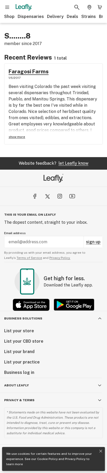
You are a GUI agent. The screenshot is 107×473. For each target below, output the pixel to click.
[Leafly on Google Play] (74, 305)
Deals (72, 16)
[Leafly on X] (47, 196)
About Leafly (16, 385)
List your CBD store (23, 341)
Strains (88, 16)
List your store (19, 330)
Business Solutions (23, 318)
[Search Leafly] (77, 7)
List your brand (19, 351)
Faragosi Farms (29, 71)
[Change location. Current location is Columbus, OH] (89, 7)
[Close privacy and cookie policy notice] (101, 451)
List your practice (22, 362)
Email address (15, 233)
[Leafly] (24, 7)
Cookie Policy (47, 459)
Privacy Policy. (59, 258)
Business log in (19, 372)
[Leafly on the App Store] (31, 305)
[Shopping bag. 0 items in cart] (100, 7)
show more (17, 137)
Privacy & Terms (19, 400)
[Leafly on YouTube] (72, 196)
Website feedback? (53, 163)
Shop (9, 16)
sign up (93, 241)
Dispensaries (31, 16)
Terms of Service (29, 258)
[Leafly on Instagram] (60, 196)
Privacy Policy (75, 459)
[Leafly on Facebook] (35, 196)
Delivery (55, 16)
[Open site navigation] (7, 7)
